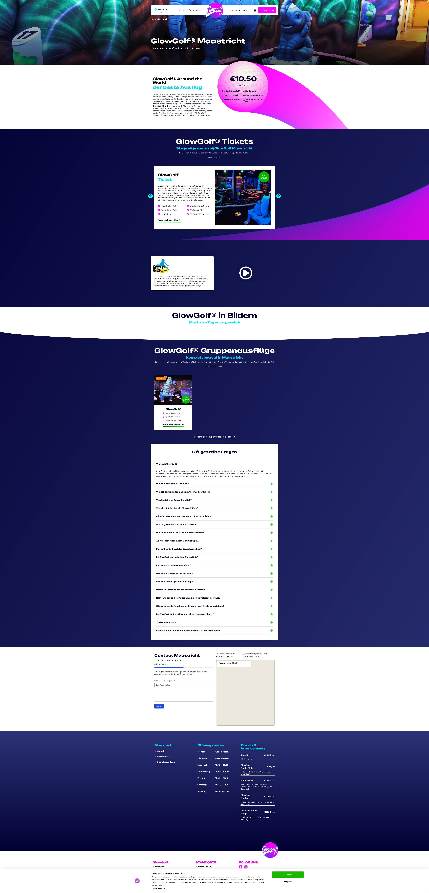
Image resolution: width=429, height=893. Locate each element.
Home (153, 19)
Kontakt (246, 10)
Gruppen (233, 10)
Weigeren (288, 882)
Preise (181, 10)
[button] (150, 195)
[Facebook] (240, 867)
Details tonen (157, 889)
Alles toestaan (287, 874)
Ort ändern (164, 12)
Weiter (159, 706)
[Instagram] (246, 867)
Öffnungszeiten (194, 10)
